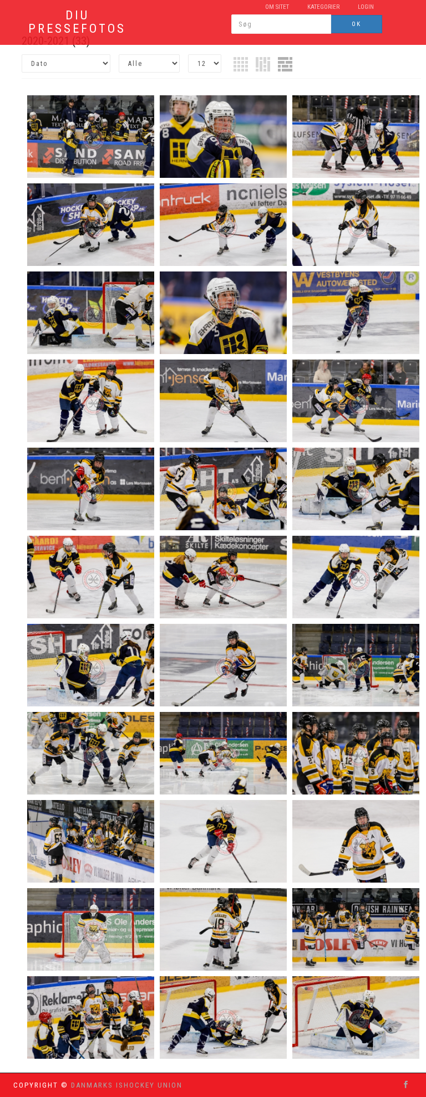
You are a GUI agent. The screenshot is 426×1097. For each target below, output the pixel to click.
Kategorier (323, 7)
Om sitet (277, 7)
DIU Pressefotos (77, 22)
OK (356, 24)
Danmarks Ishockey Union (126, 1085)
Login (366, 7)
